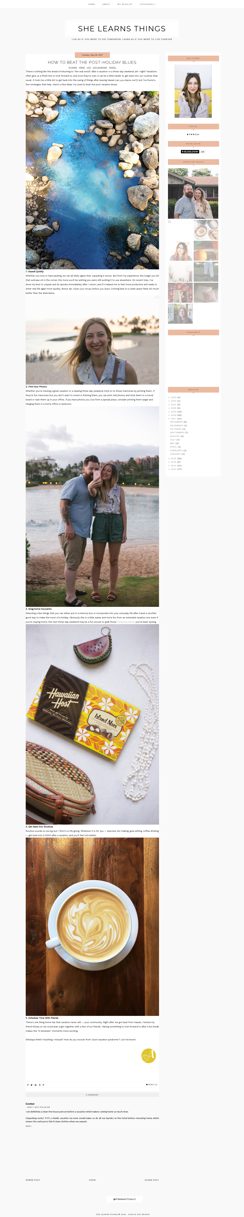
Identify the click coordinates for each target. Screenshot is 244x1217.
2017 (174, 419)
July (173, 440)
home (82, 67)
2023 (174, 397)
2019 (174, 412)
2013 (174, 469)
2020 (174, 408)
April (174, 447)
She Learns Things (122, 28)
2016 (174, 458)
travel (112, 67)
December (177, 422)
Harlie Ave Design (139, 1214)
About (106, 4)
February (176, 451)
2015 (174, 462)
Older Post (152, 1180)
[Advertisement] (193, 361)
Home (91, 4)
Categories (147, 4)
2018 (174, 415)
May (173, 443)
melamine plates (126, 622)
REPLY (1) (152, 1084)
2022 (174, 401)
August (175, 436)
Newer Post (33, 1180)
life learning (100, 67)
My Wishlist (125, 4)
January (176, 454)
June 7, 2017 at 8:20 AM (38, 1107)
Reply (29, 1126)
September (177, 433)
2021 (174, 405)
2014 (174, 466)
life (89, 67)
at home (73, 67)
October (176, 429)
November (177, 426)
